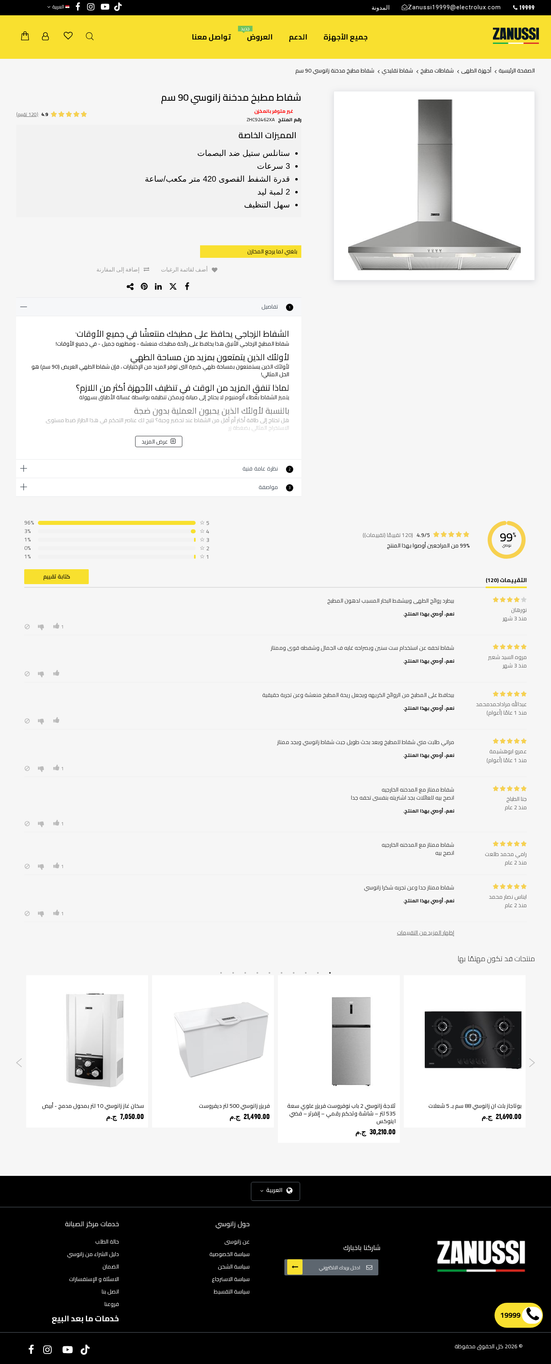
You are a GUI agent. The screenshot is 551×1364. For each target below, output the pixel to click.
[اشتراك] (295, 1267)
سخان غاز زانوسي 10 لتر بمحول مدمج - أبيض (93, 1106)
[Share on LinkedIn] (159, 286)
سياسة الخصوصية (229, 1254)
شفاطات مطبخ (437, 70)
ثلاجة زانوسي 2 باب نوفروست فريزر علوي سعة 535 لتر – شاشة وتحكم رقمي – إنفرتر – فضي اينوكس (341, 1113)
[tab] (158, 307)
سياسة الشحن (234, 1266)
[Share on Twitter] (173, 286)
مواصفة (275, 487)
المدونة (381, 7)
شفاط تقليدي (397, 70)
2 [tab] (318, 973)
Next (532, 1062)
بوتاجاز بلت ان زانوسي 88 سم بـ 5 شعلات (475, 1106)
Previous (19, 1062)
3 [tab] (306, 973)
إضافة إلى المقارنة (118, 269)
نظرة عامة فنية (266, 468)
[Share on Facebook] (187, 286)
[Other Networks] (130, 286)
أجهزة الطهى (476, 70)
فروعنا (111, 1304)
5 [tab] (282, 973)
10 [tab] (221, 973)
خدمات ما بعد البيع (85, 1318)
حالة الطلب (107, 1241)
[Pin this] (145, 286)
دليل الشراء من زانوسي (93, 1254)
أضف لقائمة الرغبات (184, 269)
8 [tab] (245, 973)
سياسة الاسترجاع (231, 1279)
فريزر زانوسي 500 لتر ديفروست (234, 1106)
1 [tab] (330, 973)
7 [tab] (257, 973)
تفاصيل (276, 306)
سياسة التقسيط (232, 1291)
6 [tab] (269, 973)
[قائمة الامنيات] (68, 35)
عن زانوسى (237, 1241)
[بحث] (90, 36)
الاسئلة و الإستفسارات (94, 1279)
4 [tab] (294, 973)
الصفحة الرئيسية (517, 70)
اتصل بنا (110, 1291)
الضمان (110, 1266)
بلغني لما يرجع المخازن (272, 251)
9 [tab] (233, 973)
